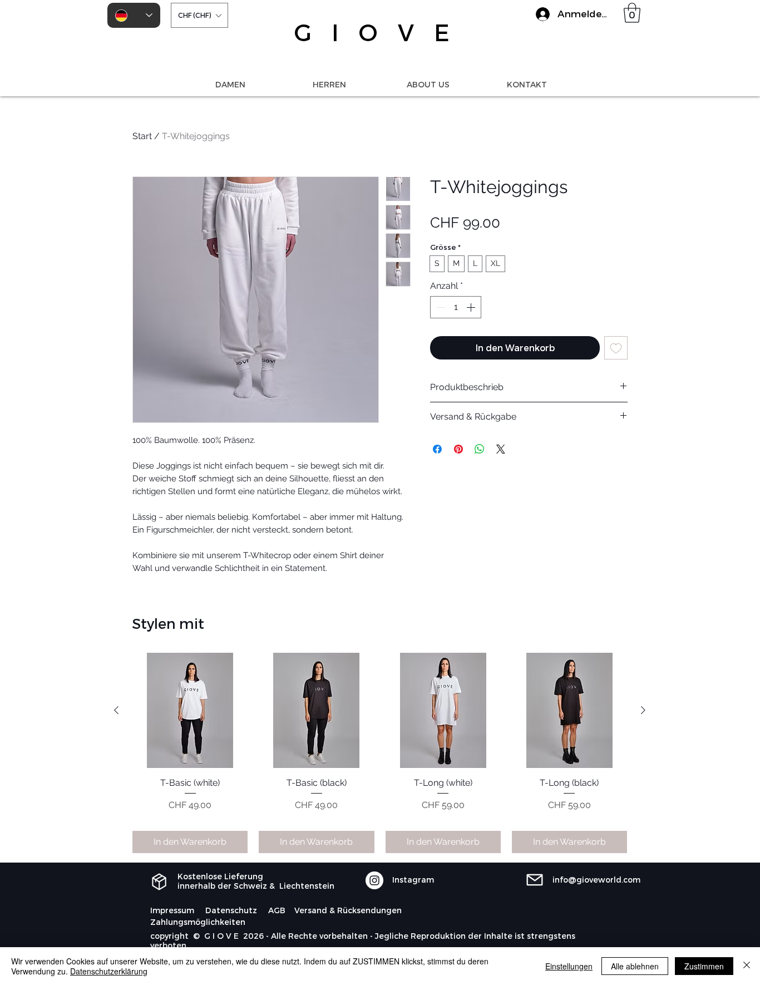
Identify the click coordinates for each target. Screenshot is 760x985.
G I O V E (375, 32)
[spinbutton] (455, 307)
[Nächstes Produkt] (643, 710)
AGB (276, 910)
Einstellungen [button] (569, 966)
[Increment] (472, 307)
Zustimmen (704, 966)
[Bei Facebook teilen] (437, 449)
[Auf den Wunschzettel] (616, 347)
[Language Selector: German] (133, 15)
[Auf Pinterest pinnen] (458, 449)
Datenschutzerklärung (108, 971)
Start (142, 136)
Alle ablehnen (635, 966)
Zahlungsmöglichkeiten (197, 922)
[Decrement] (439, 307)
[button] (199, 15)
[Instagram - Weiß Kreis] (374, 880)
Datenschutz (231, 910)
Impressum (172, 910)
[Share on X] (500, 449)
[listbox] (199, 15)
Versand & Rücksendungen (348, 910)
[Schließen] (746, 966)
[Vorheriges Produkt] (116, 710)
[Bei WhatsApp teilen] (479, 449)
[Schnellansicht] (190, 710)
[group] (380, 753)
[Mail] (535, 879)
